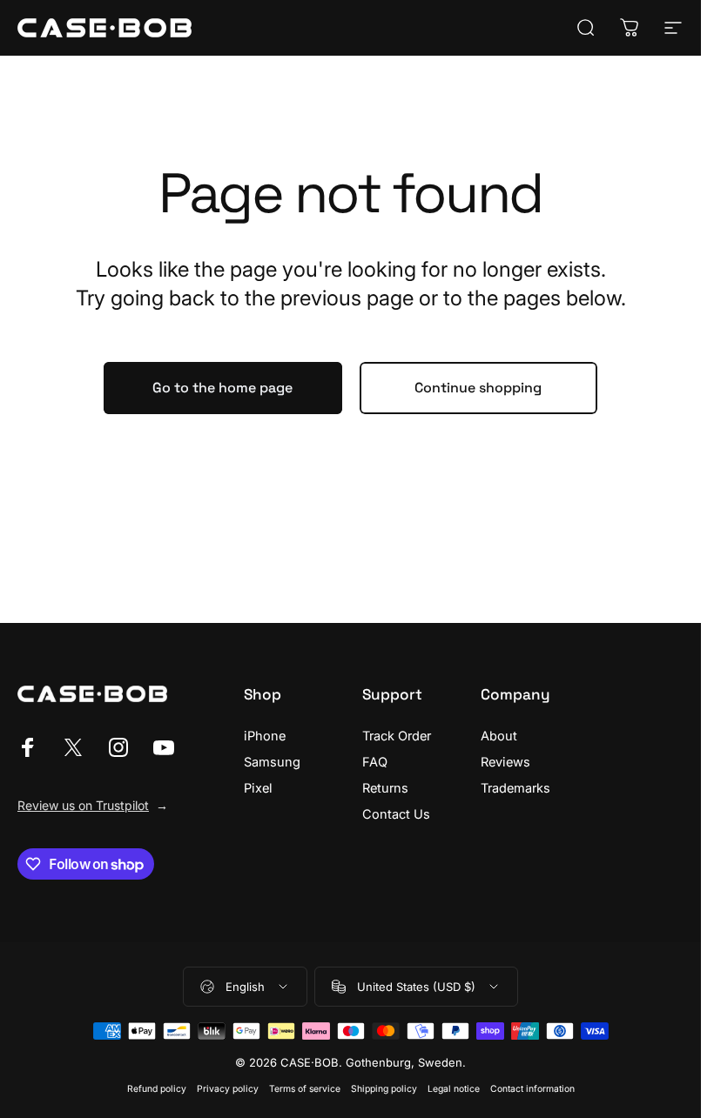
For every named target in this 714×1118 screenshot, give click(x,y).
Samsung (272, 762)
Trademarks (515, 788)
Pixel (258, 788)
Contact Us (396, 814)
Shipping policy (384, 1089)
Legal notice (454, 1089)
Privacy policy (228, 1089)
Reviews (505, 762)
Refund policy (156, 1089)
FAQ (374, 762)
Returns (385, 788)
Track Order (396, 736)
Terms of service (304, 1089)
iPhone (265, 736)
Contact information (532, 1089)
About (499, 736)
